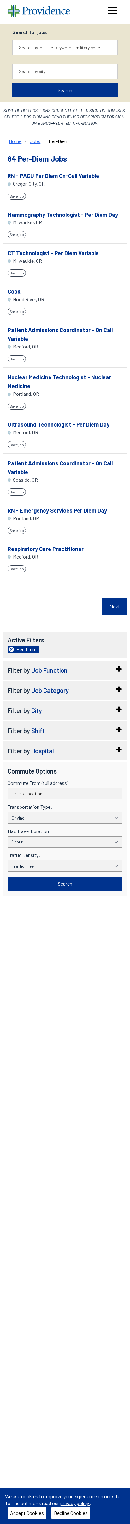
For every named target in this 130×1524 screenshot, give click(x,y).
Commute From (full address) (38, 782)
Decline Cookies (71, 1513)
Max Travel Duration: (29, 831)
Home (15, 141)
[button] (65, 670)
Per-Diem (59, 141)
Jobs (35, 141)
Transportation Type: (30, 806)
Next (114, 606)
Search (65, 90)
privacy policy (75, 1503)
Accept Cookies (27, 1513)
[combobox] (65, 47)
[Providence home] (39, 12)
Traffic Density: (24, 855)
